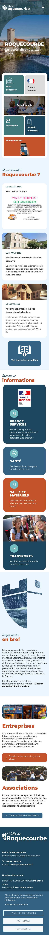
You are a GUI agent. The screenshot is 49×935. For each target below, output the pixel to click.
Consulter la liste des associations (24, 815)
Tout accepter (23, 929)
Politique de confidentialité (16, 904)
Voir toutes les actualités (24, 360)
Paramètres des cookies (23, 913)
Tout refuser (23, 921)
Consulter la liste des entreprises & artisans (24, 757)
